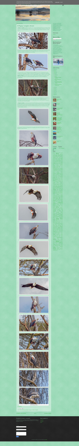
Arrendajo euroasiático (59, 165)
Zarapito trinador (58, 249)
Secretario (61, 241)
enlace (60, 46)
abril (55, 76)
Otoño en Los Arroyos (59, 132)
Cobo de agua (61, 180)
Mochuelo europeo (55, 221)
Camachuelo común (60, 170)
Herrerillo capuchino (60, 204)
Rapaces (54, 239)
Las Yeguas (57, 211)
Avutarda (61, 166)
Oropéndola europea (58, 223)
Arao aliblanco (57, 163)
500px (41, 422)
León (56, 213)
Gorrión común (58, 200)
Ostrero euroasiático (57, 224)
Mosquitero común (60, 222)
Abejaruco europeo (55, 152)
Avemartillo (54, 166)
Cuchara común (55, 185)
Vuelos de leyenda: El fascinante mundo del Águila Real (59, 114)
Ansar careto (58, 162)
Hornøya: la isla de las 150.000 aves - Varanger (59, 109)
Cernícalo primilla (57, 176)
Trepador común (55, 246)
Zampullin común (56, 248)
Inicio (35, 413)
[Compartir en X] (21, 408)
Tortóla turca (60, 245)
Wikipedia (19, 406)
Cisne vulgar (57, 180)
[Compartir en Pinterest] (23, 408)
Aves (56, 166)
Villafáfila (54, 247)
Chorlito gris (56, 178)
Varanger (61, 246)
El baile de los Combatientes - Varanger (59, 123)
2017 (55, 91)
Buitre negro (58, 169)
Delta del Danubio (59, 186)
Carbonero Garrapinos (56, 173)
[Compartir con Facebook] (22, 408)
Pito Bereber (55, 235)
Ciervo (59, 178)
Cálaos (56, 170)
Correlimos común (55, 183)
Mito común (61, 220)
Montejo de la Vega (60, 221)
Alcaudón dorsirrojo (57, 158)
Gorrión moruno (58, 201)
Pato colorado (59, 230)
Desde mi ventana (58, 104)
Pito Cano (58, 235)
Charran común (57, 177)
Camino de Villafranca (56, 171)
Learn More (57, 2)
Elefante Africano (55, 188)
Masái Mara (59, 218)
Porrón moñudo (58, 236)
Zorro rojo (56, 250)
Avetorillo (58, 166)
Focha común (58, 192)
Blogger (46, 439)
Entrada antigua (47, 413)
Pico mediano (61, 232)
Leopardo (59, 213)
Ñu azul (54, 223)
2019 (55, 88)
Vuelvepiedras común (60, 247)
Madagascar (58, 214)
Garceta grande (57, 196)
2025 (55, 70)
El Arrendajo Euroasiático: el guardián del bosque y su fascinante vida (59, 128)
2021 (55, 87)
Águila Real (57, 156)
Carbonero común (60, 172)
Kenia (57, 207)
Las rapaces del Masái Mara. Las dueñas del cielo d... (58, 82)
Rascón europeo (60, 239)
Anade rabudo (56, 161)
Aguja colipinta (58, 157)
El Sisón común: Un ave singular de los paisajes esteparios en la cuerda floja (59, 119)
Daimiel (54, 186)
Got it (61, 2)
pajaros (62, 224)
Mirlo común (57, 220)
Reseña (54, 34)
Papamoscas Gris (60, 225)
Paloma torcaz (55, 225)
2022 (55, 73)
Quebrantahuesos (60, 237)
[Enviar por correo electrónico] (19, 408)
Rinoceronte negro (55, 240)
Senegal (54, 242)
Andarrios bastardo (60, 161)
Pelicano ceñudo (58, 231)
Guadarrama (60, 202)
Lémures (54, 213)
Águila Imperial (57, 155)
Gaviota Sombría (57, 199)
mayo (56, 74)
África (57, 153)
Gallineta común (59, 194)
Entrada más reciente (21, 413)
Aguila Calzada (57, 154)
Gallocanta (54, 195)
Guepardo (54, 203)
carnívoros (61, 173)
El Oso (57, 187)
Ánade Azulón (58, 160)
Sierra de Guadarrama (59, 242)
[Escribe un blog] (20, 408)
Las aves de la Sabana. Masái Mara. (58, 85)
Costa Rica (61, 184)
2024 (55, 72)
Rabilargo (54, 238)
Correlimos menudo (60, 183)
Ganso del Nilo (58, 195)
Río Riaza (59, 240)
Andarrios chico (55, 162)
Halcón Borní (57, 203)
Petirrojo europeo (57, 232)
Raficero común (60, 238)
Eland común (61, 187)
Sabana (57, 241)
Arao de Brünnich (56, 164)
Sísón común (55, 243)
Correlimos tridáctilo (56, 184)
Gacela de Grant (58, 193)
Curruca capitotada (60, 185)
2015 (55, 94)
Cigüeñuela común (58, 179)
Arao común (61, 163)
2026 (55, 69)
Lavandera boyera (59, 212)
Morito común (55, 222)
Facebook (41, 419)
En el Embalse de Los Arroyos (59, 136)
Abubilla (59, 152)
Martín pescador (55, 217)
